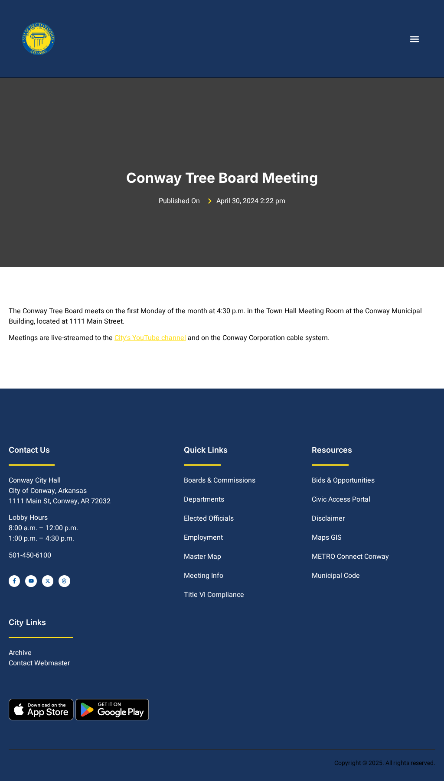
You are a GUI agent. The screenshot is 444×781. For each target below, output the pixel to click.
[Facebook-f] (14, 581)
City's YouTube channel (150, 338)
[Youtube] (30, 581)
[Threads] (64, 581)
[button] (415, 39)
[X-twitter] (47, 581)
